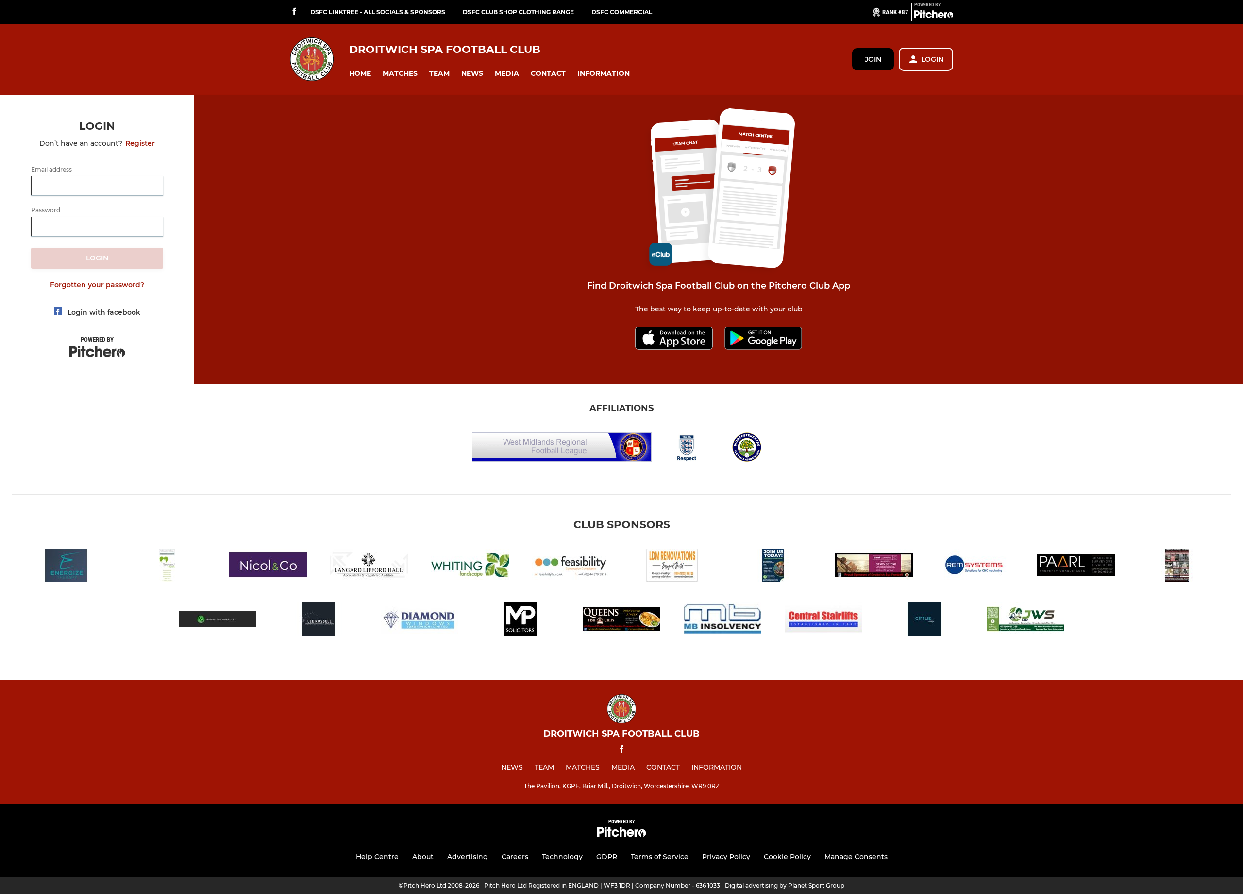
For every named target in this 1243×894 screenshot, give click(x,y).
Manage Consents (856, 856)
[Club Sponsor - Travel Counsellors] (874, 567)
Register (140, 143)
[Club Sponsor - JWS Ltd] (1025, 620)
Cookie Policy (787, 856)
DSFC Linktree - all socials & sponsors (377, 12)
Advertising (467, 856)
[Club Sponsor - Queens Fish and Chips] (621, 620)
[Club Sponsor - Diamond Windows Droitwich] (419, 620)
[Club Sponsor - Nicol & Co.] (268, 567)
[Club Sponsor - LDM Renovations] (672, 567)
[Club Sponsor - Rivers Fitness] (773, 567)
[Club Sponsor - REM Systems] (975, 567)
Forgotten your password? (97, 284)
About (423, 856)
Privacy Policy (726, 856)
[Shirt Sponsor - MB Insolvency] (722, 620)
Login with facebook (103, 312)
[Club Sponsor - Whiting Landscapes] (470, 567)
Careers (515, 856)
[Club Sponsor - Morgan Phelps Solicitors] (520, 620)
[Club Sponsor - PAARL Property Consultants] (1076, 567)
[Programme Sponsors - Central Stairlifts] (823, 620)
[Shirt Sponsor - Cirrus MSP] (924, 620)
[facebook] (294, 12)
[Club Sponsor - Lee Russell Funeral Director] (318, 620)
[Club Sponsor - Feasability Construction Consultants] (571, 567)
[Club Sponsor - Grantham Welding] (217, 620)
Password (45, 210)
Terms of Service (660, 856)
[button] (360, 73)
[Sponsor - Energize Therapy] (66, 567)
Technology (562, 856)
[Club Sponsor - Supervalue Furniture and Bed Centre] (1177, 567)
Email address (51, 169)
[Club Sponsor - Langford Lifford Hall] (369, 567)
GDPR (606, 856)
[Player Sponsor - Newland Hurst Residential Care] (167, 567)
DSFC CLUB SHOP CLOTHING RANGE (518, 12)
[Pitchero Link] (933, 16)
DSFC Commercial (621, 12)
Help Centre (377, 856)
